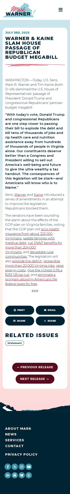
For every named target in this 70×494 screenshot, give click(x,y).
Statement (14, 343)
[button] (19, 310)
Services (14, 440)
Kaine (38, 195)
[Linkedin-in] (8, 475)
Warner (20, 195)
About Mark (18, 428)
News (11, 434)
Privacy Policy (21, 454)
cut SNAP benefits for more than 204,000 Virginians (33, 247)
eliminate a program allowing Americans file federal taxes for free (31, 279)
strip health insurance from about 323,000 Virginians (32, 233)
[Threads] (29, 475)
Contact (14, 446)
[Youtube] (29, 467)
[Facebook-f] (8, 467)
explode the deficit (27, 261)
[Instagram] (22, 467)
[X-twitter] (15, 467)
